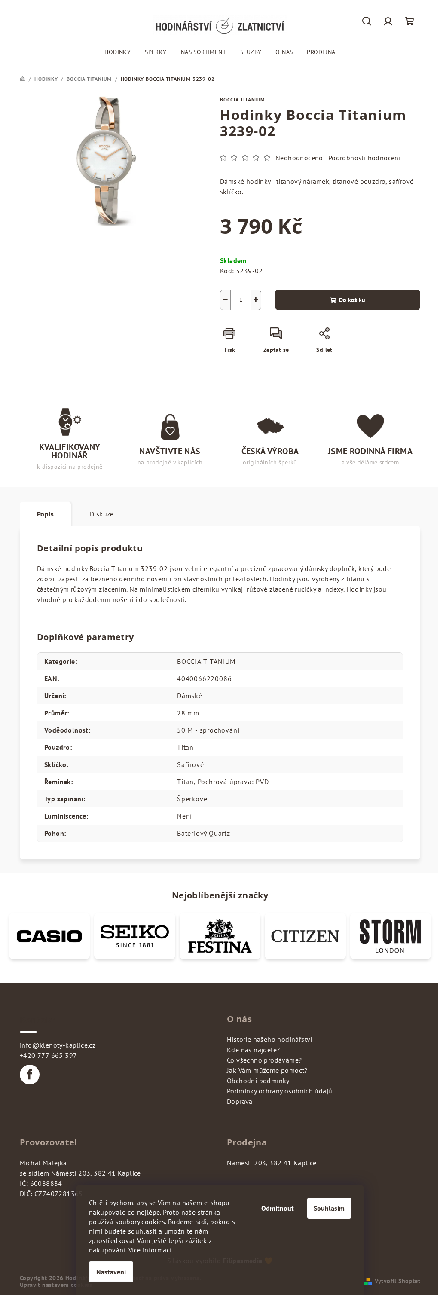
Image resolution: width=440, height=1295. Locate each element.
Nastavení (111, 1272)
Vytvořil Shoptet (397, 1281)
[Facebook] (30, 1074)
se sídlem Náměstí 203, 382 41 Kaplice (80, 1173)
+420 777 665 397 (48, 1055)
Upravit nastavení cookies (56, 1285)
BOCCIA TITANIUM (242, 99)
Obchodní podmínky (258, 1080)
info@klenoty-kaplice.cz (57, 1045)
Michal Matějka (43, 1162)
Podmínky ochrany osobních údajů (279, 1091)
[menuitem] (118, 52)
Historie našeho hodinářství (269, 1039)
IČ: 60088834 (41, 1183)
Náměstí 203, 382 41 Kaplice (272, 1162)
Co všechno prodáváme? (264, 1060)
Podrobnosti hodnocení (364, 157)
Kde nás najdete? (253, 1049)
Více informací (150, 1250)
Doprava (240, 1101)
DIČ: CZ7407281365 (51, 1193)
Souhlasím (329, 1208)
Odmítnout (277, 1208)
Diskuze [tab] (102, 514)
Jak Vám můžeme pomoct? (267, 1070)
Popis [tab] (45, 514)
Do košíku (352, 300)
